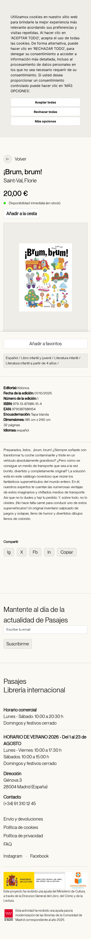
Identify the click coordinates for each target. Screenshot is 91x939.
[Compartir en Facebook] (36, 552)
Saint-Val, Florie (20, 180)
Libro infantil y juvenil (36, 358)
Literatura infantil (66, 358)
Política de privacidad (23, 835)
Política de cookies (21, 827)
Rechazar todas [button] (45, 112)
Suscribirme (17, 644)
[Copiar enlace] (67, 552)
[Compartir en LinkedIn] (50, 552)
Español (12, 358)
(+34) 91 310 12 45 (20, 803)
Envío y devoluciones (23, 819)
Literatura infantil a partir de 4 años (31, 363)
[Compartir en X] (23, 552)
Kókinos (23, 388)
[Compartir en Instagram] (10, 552)
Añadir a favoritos (45, 343)
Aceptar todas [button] (45, 102)
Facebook (39, 856)
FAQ (8, 844)
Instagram (13, 856)
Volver (20, 159)
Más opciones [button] (45, 121)
